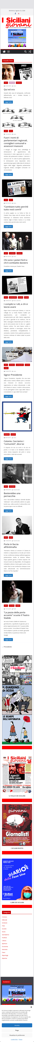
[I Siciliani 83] (29, 9)
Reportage (5, 960)
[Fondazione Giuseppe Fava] (18, 9)
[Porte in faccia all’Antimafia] (17, 530)
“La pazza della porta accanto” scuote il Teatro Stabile (16, 620)
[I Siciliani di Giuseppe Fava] (22, 9)
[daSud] (28, 1)
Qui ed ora (9, 94)
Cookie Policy (14, 1039)
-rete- (6, 88)
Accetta (17, 1025)
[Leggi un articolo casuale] (30, 57)
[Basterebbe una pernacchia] (17, 479)
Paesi (3, 957)
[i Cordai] (16, 4)
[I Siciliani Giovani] (4, 57)
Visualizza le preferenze (17, 1035)
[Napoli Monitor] (10, 7)
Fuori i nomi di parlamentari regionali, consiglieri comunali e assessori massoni (15, 147)
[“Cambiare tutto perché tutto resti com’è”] (17, 193)
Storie (26, 302)
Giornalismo (13, 302)
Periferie (7, 439)
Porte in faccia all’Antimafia (11, 551)
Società (20, 302)
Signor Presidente (13, 379)
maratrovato (16, 495)
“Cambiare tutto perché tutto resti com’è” (16, 213)
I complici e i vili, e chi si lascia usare (16, 310)
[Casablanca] (23, 1)
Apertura (12, 88)
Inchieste (4, 928)
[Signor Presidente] (17, 359)
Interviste (4, 954)
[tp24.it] (12, 9)
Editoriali (12, 491)
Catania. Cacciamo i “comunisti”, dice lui (14, 447)
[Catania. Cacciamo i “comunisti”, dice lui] (17, 422)
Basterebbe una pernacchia (12, 500)
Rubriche (4, 963)
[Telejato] (8, 9)
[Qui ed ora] (17, 77)
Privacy (20, 1039)
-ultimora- (12, 258)
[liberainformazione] (4, 7)
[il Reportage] (23, 4)
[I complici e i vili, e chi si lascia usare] (17, 290)
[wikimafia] (15, 9)
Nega (17, 1030)
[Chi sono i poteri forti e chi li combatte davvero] (17, 246)
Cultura (12, 610)
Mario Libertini (17, 305)
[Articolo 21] (17, 1)
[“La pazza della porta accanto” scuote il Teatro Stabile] (17, 597)
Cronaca (19, 88)
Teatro (18, 610)
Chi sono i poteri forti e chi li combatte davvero (16, 266)
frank (14, 614)
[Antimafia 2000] (4, 1)
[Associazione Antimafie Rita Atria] (21, 7)
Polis (11, 136)
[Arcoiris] (11, 1)
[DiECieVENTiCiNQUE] (7, 4)
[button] (31, 1007)
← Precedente (7, 652)
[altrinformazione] (8, 12)
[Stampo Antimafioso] (2, 9)
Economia (5, 951)
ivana (14, 91)
